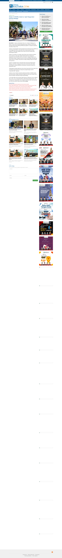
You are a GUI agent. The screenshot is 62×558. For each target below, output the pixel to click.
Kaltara (18, 9)
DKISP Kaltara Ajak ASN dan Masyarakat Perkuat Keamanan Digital (19, 84)
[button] (51, 2)
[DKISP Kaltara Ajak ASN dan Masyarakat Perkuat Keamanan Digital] (13, 101)
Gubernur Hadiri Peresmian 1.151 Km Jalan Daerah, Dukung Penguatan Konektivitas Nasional (23, 115)
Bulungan (22, 9)
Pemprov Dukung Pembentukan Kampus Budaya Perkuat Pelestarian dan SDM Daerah (22, 90)
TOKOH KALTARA (25, 11)
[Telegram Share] (35, 95)
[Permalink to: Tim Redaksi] (9, 20)
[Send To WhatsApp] (37, 95)
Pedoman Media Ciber (31, 554)
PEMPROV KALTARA (19, 11)
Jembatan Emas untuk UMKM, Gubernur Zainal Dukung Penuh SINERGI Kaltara (20, 86)
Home (10, 9)
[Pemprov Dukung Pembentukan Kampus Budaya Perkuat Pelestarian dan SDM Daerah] (33, 110)
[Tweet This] (32, 95)
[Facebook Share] (30, 95)
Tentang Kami (25, 554)
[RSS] (52, 552)
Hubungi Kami (37, 554)
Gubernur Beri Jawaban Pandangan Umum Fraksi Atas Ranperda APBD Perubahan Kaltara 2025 (47, 20)
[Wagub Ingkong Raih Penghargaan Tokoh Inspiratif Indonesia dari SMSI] (13, 110)
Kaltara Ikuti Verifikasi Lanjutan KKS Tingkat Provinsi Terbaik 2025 (47, 26)
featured (10, 92)
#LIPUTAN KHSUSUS (12, 11)
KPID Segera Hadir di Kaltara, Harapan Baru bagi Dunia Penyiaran (46, 29)
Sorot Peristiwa (28, 9)
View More (45, 31)
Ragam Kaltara (47, 9)
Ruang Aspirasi (33, 9)
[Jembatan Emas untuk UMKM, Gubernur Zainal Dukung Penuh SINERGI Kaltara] (33, 101)
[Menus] (9, 2)
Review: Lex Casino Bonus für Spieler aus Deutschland (46, 17)
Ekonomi (38, 9)
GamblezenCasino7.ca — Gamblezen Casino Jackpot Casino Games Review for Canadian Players (40, 0)
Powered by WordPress (28, 555)
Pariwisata (42, 9)
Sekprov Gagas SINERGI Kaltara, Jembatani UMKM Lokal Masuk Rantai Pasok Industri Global (22, 85)
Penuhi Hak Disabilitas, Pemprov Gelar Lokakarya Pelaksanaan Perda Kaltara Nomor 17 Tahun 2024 (47, 23)
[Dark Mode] (52, 2)
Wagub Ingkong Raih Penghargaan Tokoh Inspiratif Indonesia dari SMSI (19, 87)
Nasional (14, 9)
